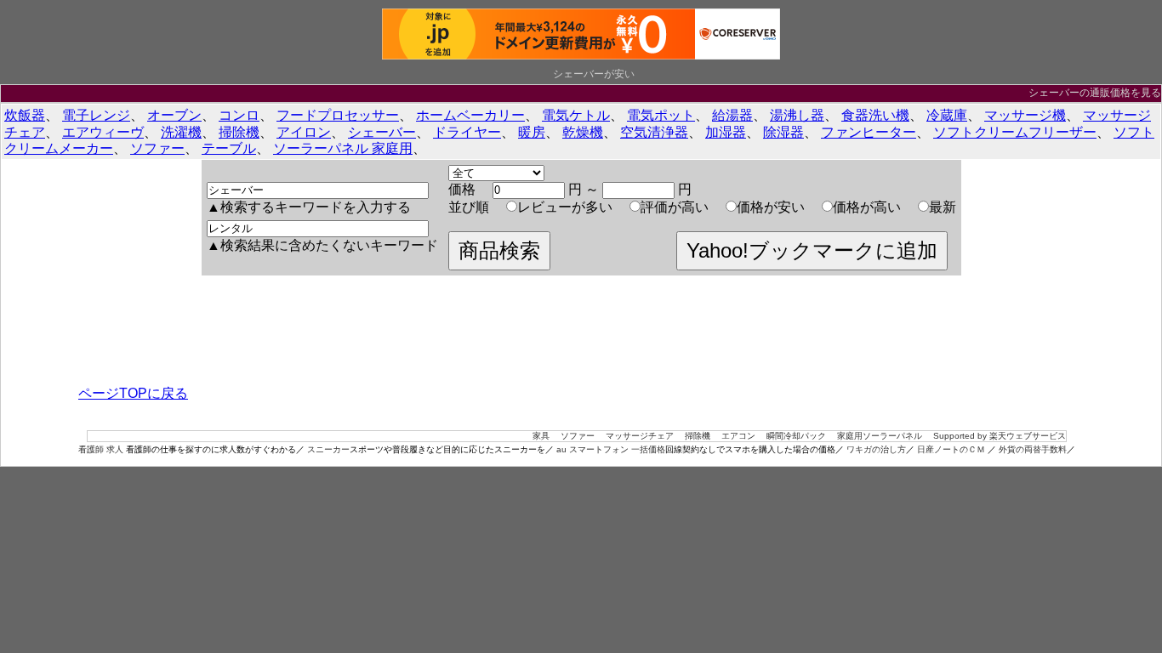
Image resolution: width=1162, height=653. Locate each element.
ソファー (157, 148)
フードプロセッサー (337, 115)
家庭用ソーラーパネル (879, 435)
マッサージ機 (1025, 115)
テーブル (229, 148)
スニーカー (328, 449)
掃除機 (239, 132)
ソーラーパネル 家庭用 (343, 148)
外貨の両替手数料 (1033, 449)
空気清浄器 (654, 132)
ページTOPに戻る (133, 393)
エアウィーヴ (103, 132)
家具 (541, 435)
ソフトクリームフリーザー (1014, 132)
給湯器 (732, 115)
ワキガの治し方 (876, 449)
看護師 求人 (100, 449)
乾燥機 (582, 132)
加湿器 (725, 132)
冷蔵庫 (946, 115)
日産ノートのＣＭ (952, 449)
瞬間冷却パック (796, 435)
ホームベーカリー (470, 115)
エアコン (738, 435)
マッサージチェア (640, 435)
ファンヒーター (868, 132)
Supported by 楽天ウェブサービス (999, 435)
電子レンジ (96, 115)
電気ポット (661, 115)
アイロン (303, 132)
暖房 (531, 132)
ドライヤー (467, 132)
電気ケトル (576, 115)
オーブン (174, 115)
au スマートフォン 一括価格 (610, 449)
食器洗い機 (875, 115)
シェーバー (382, 132)
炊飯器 (24, 115)
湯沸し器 (797, 115)
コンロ (239, 115)
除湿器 (783, 132)
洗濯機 (181, 132)
